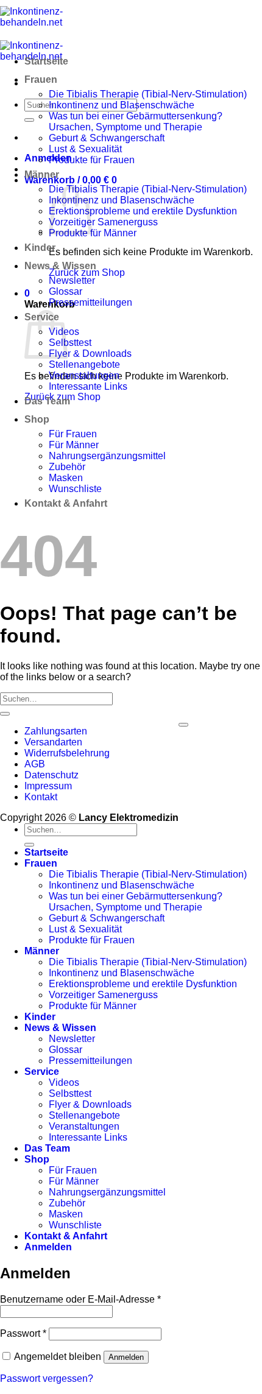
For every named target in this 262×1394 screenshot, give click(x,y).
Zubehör (67, 467)
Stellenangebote (84, 364)
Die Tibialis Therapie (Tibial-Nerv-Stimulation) (148, 94)
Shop (36, 419)
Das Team (47, 401)
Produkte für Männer (92, 233)
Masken (66, 478)
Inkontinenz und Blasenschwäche (121, 105)
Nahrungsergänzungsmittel (107, 456)
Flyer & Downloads (90, 353)
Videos (64, 1082)
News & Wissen (60, 266)
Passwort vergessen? (46, 1378)
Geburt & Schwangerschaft (107, 138)
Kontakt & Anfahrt (65, 503)
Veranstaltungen (84, 375)
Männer (41, 174)
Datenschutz (51, 775)
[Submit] (29, 120)
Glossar (65, 291)
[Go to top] (183, 725)
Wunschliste (75, 489)
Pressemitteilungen (90, 302)
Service (41, 1071)
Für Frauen (73, 434)
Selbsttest (70, 342)
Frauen (40, 79)
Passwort (23, 1333)
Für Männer (74, 445)
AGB (34, 764)
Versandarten (53, 742)
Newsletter (72, 280)
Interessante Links (88, 386)
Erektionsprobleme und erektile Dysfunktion (143, 211)
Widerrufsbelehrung (67, 753)
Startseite (46, 61)
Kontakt (40, 797)
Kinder (39, 247)
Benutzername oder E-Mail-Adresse (80, 1299)
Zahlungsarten (55, 731)
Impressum (48, 786)
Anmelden (126, 1357)
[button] (48, 158)
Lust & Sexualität (85, 149)
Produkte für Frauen (92, 160)
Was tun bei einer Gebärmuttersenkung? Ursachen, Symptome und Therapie (135, 121)
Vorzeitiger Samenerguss (103, 222)
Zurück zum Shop (87, 272)
